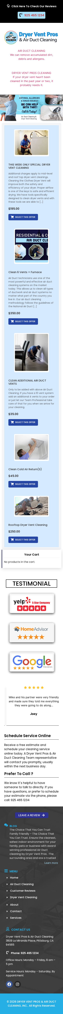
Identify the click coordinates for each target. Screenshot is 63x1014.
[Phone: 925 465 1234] (7, 952)
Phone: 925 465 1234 (25, 953)
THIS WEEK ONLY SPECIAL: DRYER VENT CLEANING (29, 166)
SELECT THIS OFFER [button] (25, 217)
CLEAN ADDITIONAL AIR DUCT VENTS (27, 382)
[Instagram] (17, 984)
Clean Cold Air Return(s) (25, 469)
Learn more (51, 862)
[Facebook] (9, 984)
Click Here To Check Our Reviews (33, 6)
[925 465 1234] (21, 15)
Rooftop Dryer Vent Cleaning (27, 525)
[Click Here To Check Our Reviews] (8, 5)
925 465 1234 (34, 15)
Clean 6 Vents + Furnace (25, 272)
